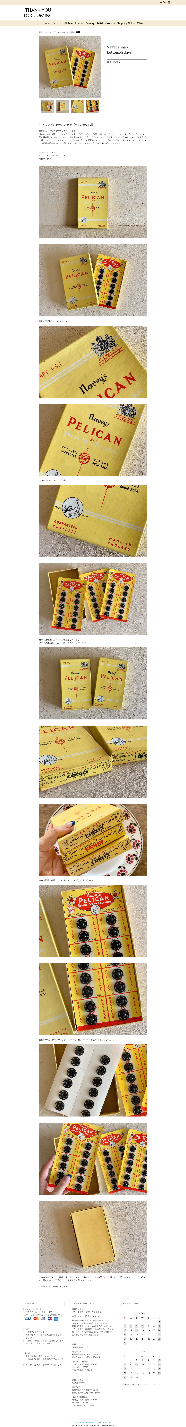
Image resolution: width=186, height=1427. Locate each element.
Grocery (110, 23)
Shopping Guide (126, 23)
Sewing (90, 23)
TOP (40, 32)
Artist (99, 23)
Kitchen (68, 23)
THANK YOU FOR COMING (38, 12)
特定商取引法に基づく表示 (84, 1423)
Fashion (56, 23)
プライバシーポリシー (103, 1423)
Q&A (140, 23)
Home (46, 23)
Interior (79, 23)
